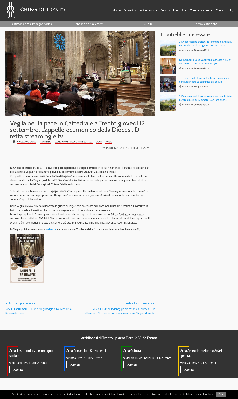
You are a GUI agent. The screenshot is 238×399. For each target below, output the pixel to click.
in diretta (50, 229)
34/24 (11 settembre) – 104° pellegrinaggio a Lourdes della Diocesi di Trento (38, 308)
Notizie (108, 142)
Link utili (178, 10)
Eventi (99, 142)
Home (117, 10)
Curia (163, 10)
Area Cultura (132, 351)
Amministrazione (206, 24)
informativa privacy (204, 394)
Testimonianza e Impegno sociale (32, 24)
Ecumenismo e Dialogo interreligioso (74, 142)
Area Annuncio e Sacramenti (86, 351)
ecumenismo (45, 142)
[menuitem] (117, 10)
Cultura (148, 24)
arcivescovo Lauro (26, 142)
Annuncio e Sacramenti (89, 24)
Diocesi (128, 10)
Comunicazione (199, 10)
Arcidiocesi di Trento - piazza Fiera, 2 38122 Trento (119, 338)
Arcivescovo (146, 10)
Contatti (221, 10)
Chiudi (221, 394)
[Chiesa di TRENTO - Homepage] (35, 10)
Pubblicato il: (127, 147)
